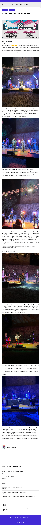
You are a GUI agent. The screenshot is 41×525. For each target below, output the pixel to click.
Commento (6, 503)
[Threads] (17, 522)
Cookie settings (17, 517)
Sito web (5, 506)
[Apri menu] (2, 4)
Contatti (11, 517)
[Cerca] (39, 4)
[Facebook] (21, 522)
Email (4, 505)
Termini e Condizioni (26, 517)
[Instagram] (19, 522)
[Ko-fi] (23, 522)
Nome (5, 504)
